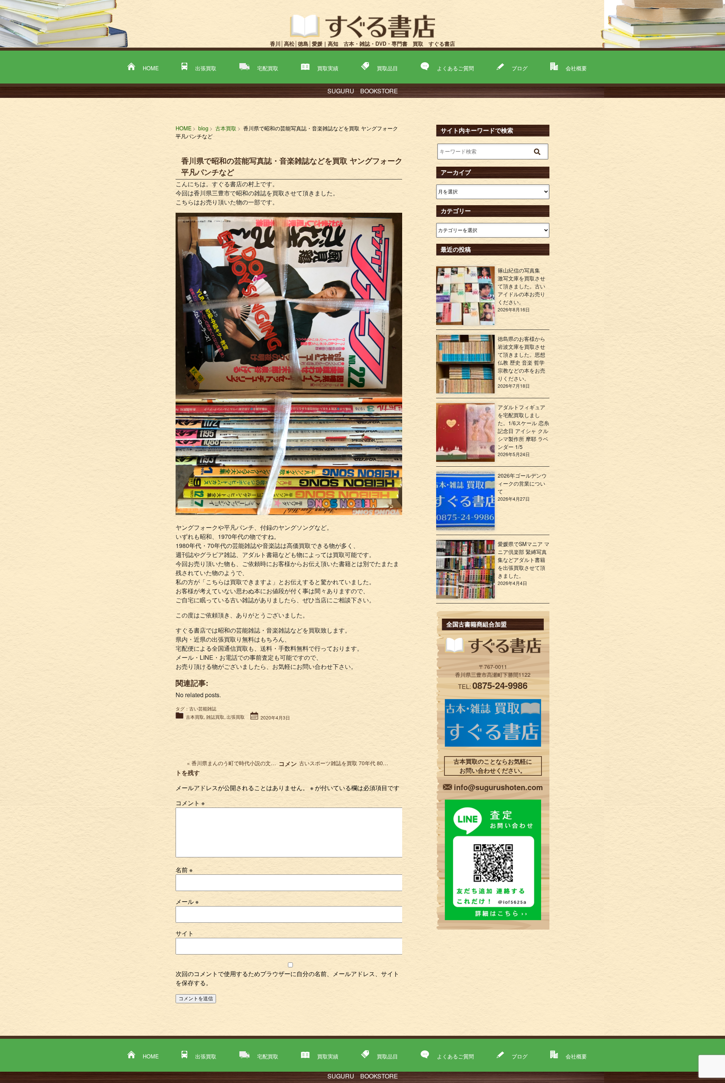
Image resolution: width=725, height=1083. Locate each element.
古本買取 (195, 716)
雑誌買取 (215, 716)
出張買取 (205, 68)
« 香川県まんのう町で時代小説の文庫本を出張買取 (247, 763)
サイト (185, 933)
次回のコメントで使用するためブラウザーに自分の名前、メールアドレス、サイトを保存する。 (287, 978)
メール (187, 901)
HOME (151, 68)
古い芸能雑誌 (202, 708)
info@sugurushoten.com (498, 786)
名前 (184, 869)
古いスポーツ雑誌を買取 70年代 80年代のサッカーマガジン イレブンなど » (389, 763)
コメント (190, 802)
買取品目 (387, 68)
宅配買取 (267, 68)
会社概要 (576, 68)
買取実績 (327, 68)
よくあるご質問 (455, 68)
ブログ (520, 68)
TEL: (493, 686)
